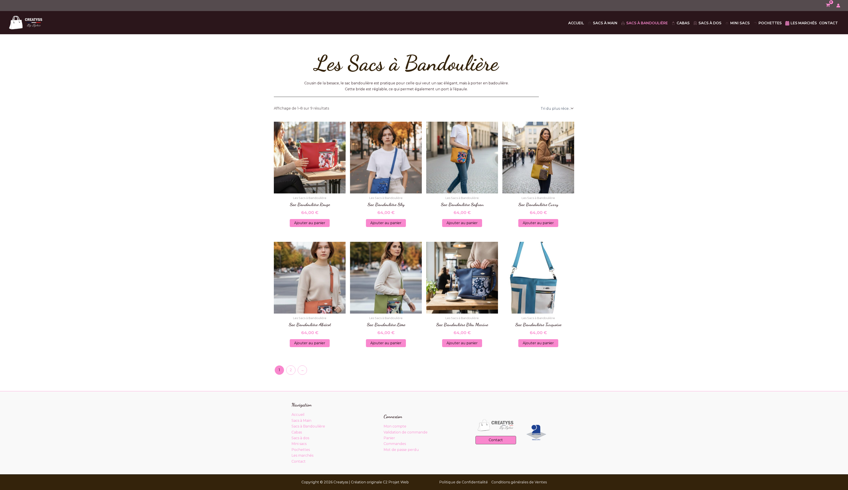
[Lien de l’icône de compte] (838, 6)
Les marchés (302, 455)
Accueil (298, 414)
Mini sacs (299, 444)
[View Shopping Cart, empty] (828, 5)
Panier (389, 438)
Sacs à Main (301, 420)
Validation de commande (406, 432)
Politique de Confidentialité (463, 482)
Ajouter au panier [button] (309, 223)
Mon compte (395, 426)
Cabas (297, 432)
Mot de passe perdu (401, 450)
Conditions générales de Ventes (519, 482)
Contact (299, 461)
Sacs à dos (300, 438)
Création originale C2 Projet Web (380, 482)
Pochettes (301, 450)
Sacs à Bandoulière (308, 426)
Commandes (395, 444)
